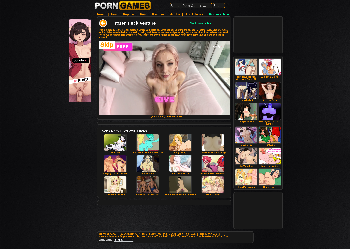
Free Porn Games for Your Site (212, 236)
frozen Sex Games (148, 234)
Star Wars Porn (246, 166)
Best (143, 14)
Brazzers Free (219, 14)
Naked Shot (148, 173)
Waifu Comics (213, 194)
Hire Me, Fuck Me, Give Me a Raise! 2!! (246, 78)
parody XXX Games (210, 234)
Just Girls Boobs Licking (213, 152)
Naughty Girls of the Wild (115, 173)
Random (158, 14)
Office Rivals (269, 187)
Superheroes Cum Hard (213, 173)
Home (101, 14)
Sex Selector (194, 14)
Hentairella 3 (246, 100)
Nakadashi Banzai (115, 194)
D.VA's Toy (246, 145)
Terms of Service (186, 236)
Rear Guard (270, 145)
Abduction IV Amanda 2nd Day (180, 194)
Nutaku (175, 14)
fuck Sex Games (167, 234)
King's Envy (180, 152)
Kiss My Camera (246, 187)
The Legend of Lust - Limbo (269, 122)
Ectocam (115, 152)
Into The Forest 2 (180, 173)
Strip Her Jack (269, 100)
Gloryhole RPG (246, 121)
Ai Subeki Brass (269, 77)
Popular (128, 14)
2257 (173, 236)
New (114, 14)
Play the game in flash (200, 23)
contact (151, 236)
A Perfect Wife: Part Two (147, 194)
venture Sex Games (188, 234)
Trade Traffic (162, 236)
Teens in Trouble (269, 166)
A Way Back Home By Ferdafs (147, 152)
